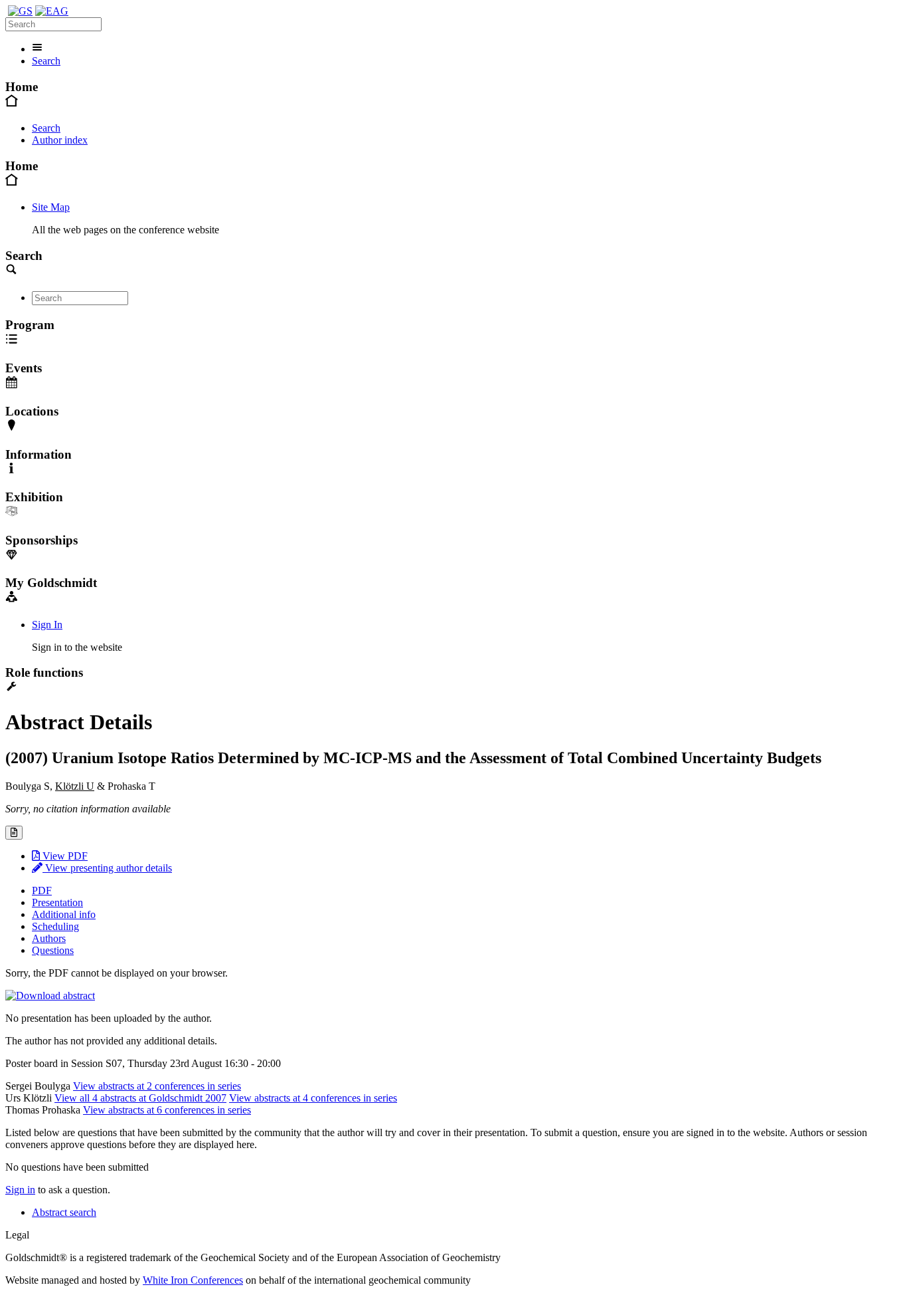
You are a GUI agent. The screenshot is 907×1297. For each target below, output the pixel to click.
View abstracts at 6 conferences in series (167, 1110)
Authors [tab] (49, 938)
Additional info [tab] (64, 914)
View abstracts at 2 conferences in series (157, 1086)
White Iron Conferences (193, 1280)
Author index (60, 140)
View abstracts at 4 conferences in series (313, 1098)
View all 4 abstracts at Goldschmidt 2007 (140, 1098)
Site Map (51, 207)
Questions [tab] (53, 950)
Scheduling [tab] (55, 926)
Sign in (20, 1189)
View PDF (64, 856)
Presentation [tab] (57, 902)
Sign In (47, 624)
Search (46, 60)
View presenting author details (107, 868)
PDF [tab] (42, 890)
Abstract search (64, 1212)
